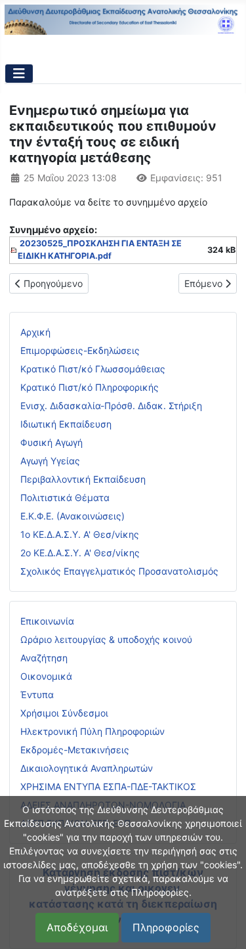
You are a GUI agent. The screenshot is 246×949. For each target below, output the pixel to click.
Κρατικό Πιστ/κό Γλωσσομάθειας (92, 368)
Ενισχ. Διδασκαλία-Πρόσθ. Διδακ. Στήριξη (111, 405)
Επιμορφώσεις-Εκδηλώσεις (80, 350)
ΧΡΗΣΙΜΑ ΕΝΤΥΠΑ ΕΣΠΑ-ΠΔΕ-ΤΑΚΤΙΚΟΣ (108, 786)
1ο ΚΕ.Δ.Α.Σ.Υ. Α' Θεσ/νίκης (79, 534)
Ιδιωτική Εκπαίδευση (66, 424)
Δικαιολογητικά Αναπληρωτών (86, 768)
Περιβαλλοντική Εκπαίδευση (83, 479)
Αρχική (35, 332)
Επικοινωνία (47, 621)
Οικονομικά (46, 676)
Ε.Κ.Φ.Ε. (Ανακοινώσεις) (72, 515)
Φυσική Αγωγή (51, 442)
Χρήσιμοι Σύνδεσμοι (64, 712)
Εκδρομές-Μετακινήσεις (74, 749)
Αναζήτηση (44, 657)
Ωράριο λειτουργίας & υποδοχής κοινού (106, 639)
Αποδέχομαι (77, 927)
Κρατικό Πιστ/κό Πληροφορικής (89, 387)
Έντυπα (37, 694)
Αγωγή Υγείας (50, 460)
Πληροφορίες (166, 927)
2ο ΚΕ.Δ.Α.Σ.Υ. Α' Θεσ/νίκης (80, 552)
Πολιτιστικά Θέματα (65, 497)
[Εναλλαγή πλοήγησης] (19, 73)
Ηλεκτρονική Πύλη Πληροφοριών (92, 731)
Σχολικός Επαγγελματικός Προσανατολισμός (119, 571)
